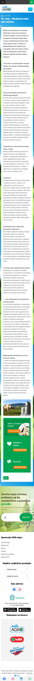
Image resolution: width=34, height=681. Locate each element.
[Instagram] (20, 589)
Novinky (3, 548)
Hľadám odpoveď (20, 450)
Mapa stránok (5, 557)
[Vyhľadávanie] (31, 2)
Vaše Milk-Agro (5, 542)
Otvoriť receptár (14, 431)
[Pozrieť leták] (29, 679)
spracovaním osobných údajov (21, 524)
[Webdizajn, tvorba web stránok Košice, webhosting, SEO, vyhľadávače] (17, 675)
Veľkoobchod (5, 545)
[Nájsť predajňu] (21, 679)
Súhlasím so (17, 524)
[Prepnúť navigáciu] (30, 9)
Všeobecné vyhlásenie (20, 671)
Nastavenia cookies (18, 673)
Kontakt (3, 551)
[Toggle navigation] (2, 2)
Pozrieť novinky (20, 467)
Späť (5, 478)
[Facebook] (14, 589)
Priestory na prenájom (7, 554)
